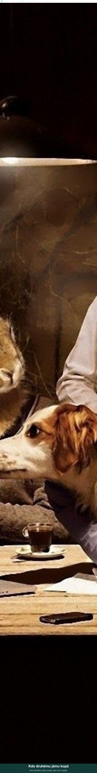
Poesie (43, 1)
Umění (53, 1)
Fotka (47, 1)
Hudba (56, 1)
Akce (88, 1)
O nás (82, 1)
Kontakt (92, 1)
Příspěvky (78, 1)
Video (50, 1)
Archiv (85, 1)
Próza (40, 1)
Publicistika (36, 1)
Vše (32, 1)
